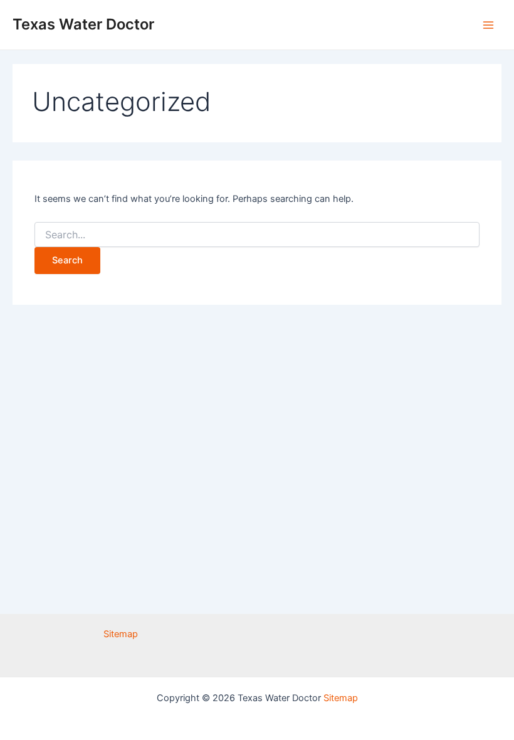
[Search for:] (257, 235)
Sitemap (120, 634)
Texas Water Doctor (83, 24)
